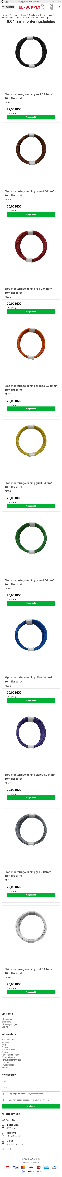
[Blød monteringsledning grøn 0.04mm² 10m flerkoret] (31, 546)
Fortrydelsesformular (11, 1060)
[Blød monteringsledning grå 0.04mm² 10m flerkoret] (31, 837)
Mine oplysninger (9, 1024)
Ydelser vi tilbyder (9, 1050)
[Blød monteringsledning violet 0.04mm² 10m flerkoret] (31, 740)
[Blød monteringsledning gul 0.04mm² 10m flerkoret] (31, 449)
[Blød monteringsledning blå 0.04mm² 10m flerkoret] (31, 643)
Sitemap (5, 1067)
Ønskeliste (6, 1022)
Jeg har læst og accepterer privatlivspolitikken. (29, 1100)
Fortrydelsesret (8, 1057)
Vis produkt (31, 117)
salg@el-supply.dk (15, 1144)
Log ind (5, 1027)
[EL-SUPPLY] (30, 7)
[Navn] (31, 1081)
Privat (52, 1)
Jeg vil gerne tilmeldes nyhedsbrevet (25, 1094)
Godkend (31, 1106)
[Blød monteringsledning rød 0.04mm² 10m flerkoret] (31, 254)
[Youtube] (9, 1150)
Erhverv (58, 1)
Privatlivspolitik (8, 1065)
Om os (5, 1047)
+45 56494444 (13, 1136)
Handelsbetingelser (10, 1055)
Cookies (5, 1062)
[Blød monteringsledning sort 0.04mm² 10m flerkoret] (31, 60)
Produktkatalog (9, 1039)
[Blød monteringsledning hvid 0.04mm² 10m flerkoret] (31, 935)
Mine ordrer (7, 1019)
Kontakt (5, 1052)
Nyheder (5, 1042)
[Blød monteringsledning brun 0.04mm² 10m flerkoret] (31, 157)
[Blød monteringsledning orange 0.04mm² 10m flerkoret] (31, 351)
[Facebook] (3, 1150)
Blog (4, 1044)
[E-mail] (31, 1087)
